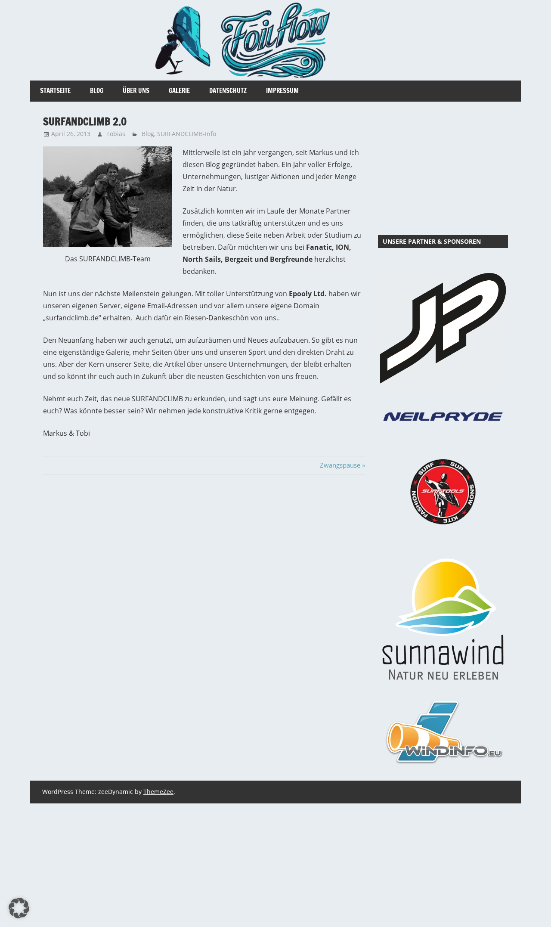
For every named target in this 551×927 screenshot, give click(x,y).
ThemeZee (158, 791)
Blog (96, 90)
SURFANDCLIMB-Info (186, 134)
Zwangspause (340, 465)
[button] (19, 908)
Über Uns (136, 90)
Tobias (115, 134)
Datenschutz (228, 90)
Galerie (179, 90)
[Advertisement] (443, 168)
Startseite (55, 90)
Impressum (282, 90)
